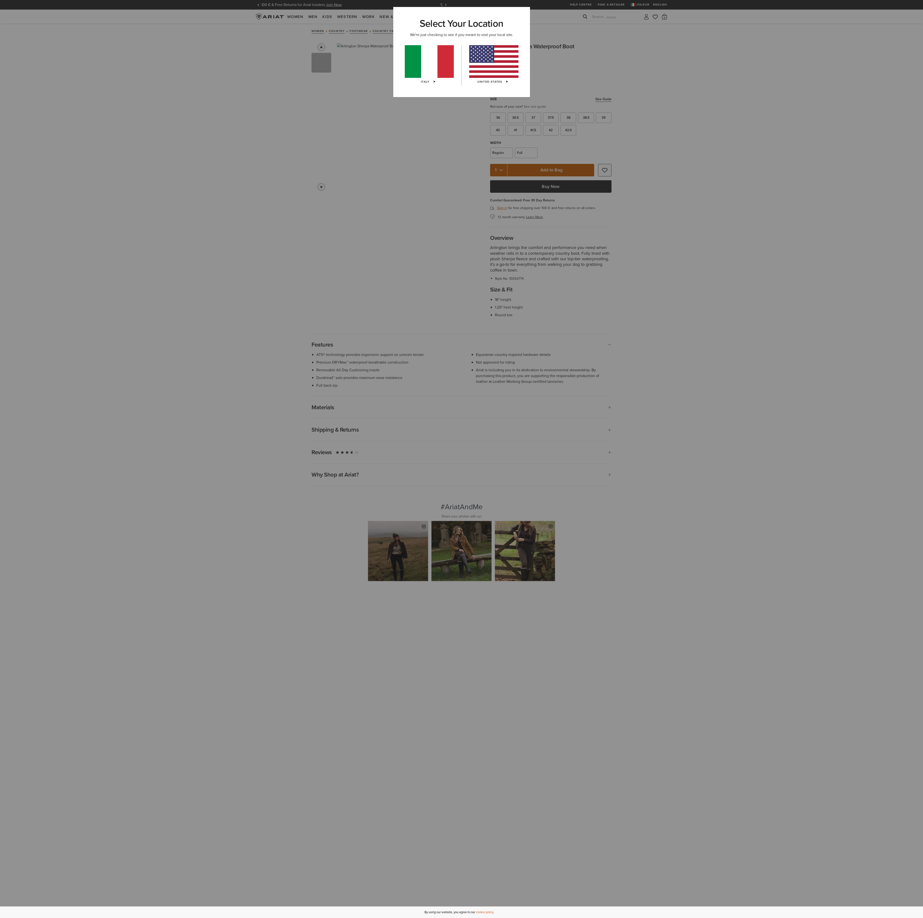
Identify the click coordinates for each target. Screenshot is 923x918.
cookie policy (484, 912)
